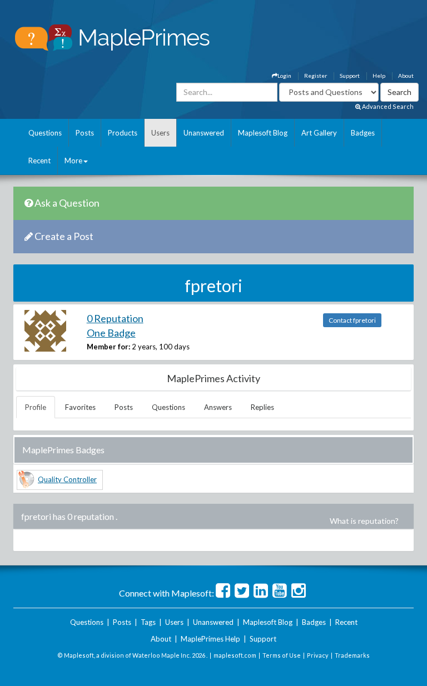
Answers (218, 407)
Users (160, 132)
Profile (35, 407)
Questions (45, 132)
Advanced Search (387, 106)
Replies (262, 407)
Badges (363, 132)
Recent (39, 160)
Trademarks (352, 655)
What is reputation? (364, 520)
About (406, 75)
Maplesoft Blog (262, 132)
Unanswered (203, 132)
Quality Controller (67, 479)
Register (315, 75)
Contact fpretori (352, 320)
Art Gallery (319, 132)
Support (350, 75)
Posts (85, 132)
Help (379, 75)
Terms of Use (281, 655)
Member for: (108, 346)
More (73, 160)
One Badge (111, 333)
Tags (148, 622)
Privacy (318, 655)
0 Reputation (115, 318)
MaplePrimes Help (210, 638)
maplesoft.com (235, 655)
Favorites (80, 407)
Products (122, 132)
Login (284, 75)
